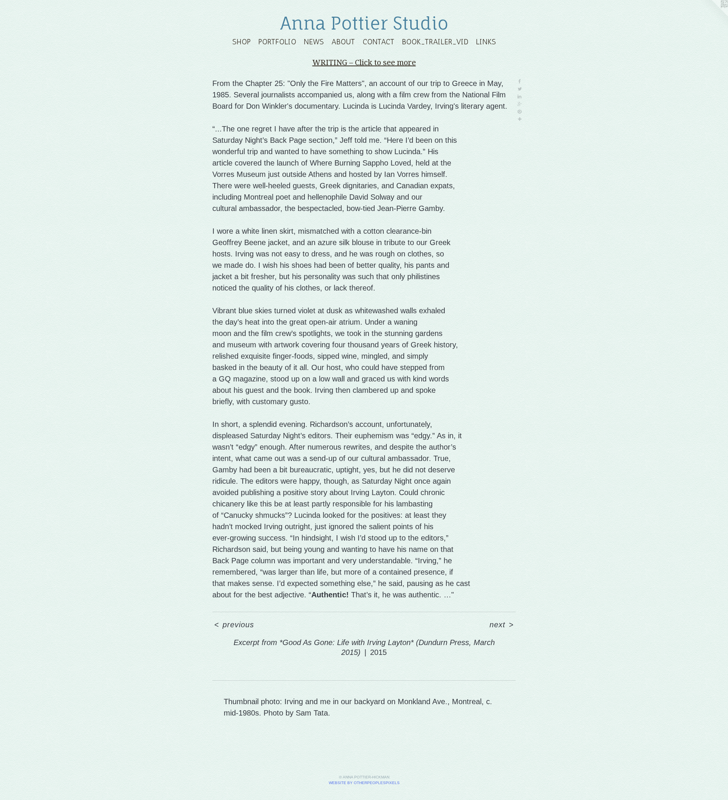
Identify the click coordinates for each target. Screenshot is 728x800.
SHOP (241, 41)
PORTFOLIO (277, 41)
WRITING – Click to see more (364, 62)
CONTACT (378, 41)
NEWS (314, 41)
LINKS (486, 41)
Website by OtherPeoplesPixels (364, 783)
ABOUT (343, 41)
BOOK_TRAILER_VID (435, 41)
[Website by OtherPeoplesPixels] (713, 15)
